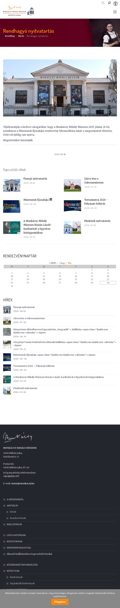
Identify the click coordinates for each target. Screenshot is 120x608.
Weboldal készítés (12, 488)
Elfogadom (60, 602)
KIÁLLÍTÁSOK (14, 524)
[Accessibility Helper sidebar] (116, 4)
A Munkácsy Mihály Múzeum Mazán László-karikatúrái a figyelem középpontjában (37, 226)
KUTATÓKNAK (14, 541)
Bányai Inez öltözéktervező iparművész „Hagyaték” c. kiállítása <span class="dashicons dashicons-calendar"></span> (60, 331)
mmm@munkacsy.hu (22, 483)
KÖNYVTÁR (13, 570)
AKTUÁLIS (12, 505)
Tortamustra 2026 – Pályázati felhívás (96, 201)
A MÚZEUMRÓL (15, 499)
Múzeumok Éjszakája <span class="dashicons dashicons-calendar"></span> (54, 354)
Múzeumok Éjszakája (36, 199)
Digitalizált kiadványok (22, 583)
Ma (69, 263)
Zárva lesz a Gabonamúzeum (93, 180)
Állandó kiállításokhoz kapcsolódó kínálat (29, 554)
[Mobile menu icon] (115, 12)
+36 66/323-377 (11, 476)
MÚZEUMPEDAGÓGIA (19, 547)
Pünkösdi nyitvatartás (97, 220)
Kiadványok (16, 577)
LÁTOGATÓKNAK (16, 535)
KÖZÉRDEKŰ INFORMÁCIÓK (22, 564)
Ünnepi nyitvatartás (35, 178)
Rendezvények (18, 518)
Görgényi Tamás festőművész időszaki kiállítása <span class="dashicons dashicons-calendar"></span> (64, 344)
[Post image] (11, 185)
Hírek (13, 511)
